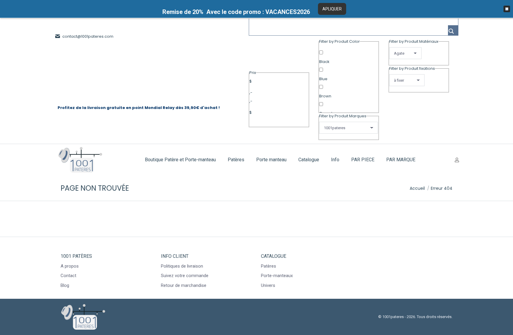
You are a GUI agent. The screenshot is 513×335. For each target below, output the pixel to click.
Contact (68, 275)
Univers (268, 285)
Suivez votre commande (184, 275)
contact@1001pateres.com (87, 36)
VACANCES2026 (287, 11)
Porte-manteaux (277, 275)
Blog (65, 285)
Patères (268, 266)
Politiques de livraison (182, 266)
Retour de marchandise (183, 285)
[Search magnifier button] (453, 30)
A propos (70, 266)
